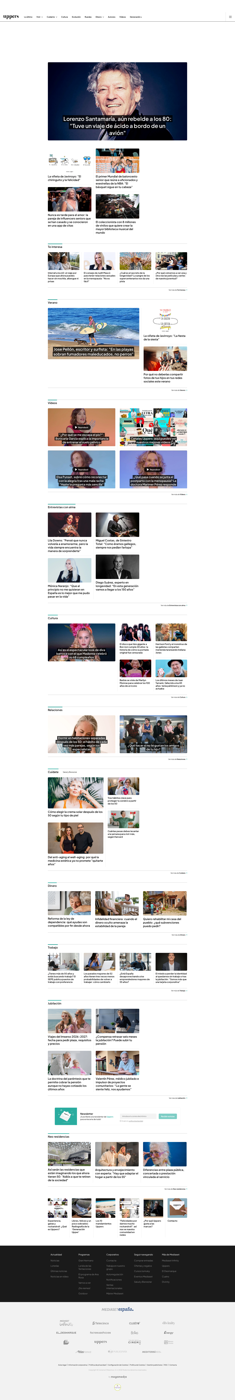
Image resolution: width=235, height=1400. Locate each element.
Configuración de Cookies (118, 1365)
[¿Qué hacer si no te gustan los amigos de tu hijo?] (153, 734)
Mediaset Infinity (170, 1260)
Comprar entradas (143, 1260)
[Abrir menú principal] (230, 16)
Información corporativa (77, 1365)
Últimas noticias (59, 1271)
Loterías (55, 1265)
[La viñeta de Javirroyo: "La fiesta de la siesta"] (165, 320)
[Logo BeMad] (66, 1342)
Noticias (55, 1260)
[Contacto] (177, 1208)
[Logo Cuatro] (134, 1323)
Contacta (111, 1260)
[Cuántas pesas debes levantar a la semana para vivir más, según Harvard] (123, 819)
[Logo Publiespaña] (117, 1351)
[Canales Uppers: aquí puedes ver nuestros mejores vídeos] (153, 427)
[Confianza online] (117, 1389)
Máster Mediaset (114, 1293)
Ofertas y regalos (143, 1265)
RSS (165, 1365)
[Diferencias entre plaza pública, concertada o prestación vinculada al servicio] (165, 1154)
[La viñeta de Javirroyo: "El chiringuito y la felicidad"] (69, 161)
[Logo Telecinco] (100, 1323)
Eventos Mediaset (143, 1276)
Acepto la (132, 1121)
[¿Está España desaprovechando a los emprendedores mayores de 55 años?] (135, 962)
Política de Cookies (137, 1365)
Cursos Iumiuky (142, 1271)
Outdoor (83, 1293)
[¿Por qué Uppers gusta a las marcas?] (153, 1208)
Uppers (166, 1265)
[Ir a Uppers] (11, 16)
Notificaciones (114, 1279)
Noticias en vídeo (60, 1276)
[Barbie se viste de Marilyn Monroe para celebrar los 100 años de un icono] (135, 668)
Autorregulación (114, 1274)
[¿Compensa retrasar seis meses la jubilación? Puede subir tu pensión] (117, 1021)
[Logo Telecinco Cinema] (134, 1342)
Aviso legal (62, 1365)
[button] (81, 427)
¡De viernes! (84, 1288)
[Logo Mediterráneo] (151, 1352)
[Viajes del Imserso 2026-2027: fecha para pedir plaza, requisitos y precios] (69, 1021)
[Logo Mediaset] (117, 1311)
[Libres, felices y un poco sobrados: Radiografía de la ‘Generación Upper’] (81, 1208)
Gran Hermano (85, 1260)
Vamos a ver (84, 1282)
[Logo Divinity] (169, 1323)
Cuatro (165, 1276)
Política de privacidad (97, 1365)
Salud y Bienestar (70, 772)
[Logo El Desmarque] (66, 1333)
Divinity (166, 1281)
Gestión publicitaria (154, 1365)
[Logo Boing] (134, 1332)
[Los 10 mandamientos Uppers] (105, 1208)
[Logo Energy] (169, 1332)
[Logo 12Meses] (168, 1342)
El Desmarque (169, 1271)
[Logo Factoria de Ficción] (100, 1332)
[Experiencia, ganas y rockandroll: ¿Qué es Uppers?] (57, 1208)
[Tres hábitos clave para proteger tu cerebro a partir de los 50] (123, 786)
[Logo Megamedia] (119, 1377)
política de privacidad (136, 1121)
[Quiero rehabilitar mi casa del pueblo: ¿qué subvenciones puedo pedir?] (165, 903)
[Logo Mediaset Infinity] (66, 1323)
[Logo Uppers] (100, 1342)
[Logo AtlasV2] (83, 1351)
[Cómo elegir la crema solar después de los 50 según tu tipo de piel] (75, 793)
